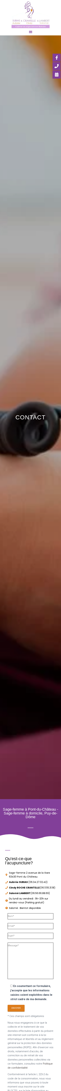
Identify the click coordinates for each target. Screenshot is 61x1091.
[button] (30, 32)
